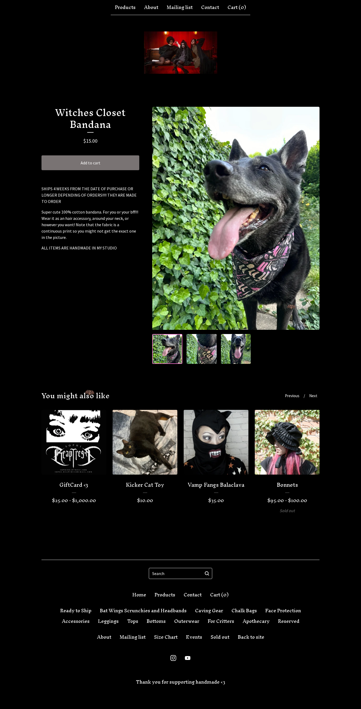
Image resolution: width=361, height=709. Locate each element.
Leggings (108, 621)
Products (125, 7)
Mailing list (180, 7)
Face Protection (283, 610)
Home (139, 595)
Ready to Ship (75, 610)
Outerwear (186, 621)
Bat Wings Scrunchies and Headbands (143, 610)
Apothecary (256, 621)
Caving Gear (209, 610)
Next (313, 395)
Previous (292, 395)
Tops (132, 621)
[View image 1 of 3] (167, 349)
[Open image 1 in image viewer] (236, 218)
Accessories (76, 621)
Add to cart (90, 162)
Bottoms (156, 621)
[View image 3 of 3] (236, 349)
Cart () (237, 7)
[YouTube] (188, 658)
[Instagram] (173, 658)
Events (194, 637)
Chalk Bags (244, 610)
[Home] (180, 52)
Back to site (251, 637)
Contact (210, 7)
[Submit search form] (207, 573)
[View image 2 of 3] (202, 349)
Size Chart (166, 637)
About (151, 7)
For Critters (221, 621)
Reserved (288, 621)
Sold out (220, 637)
